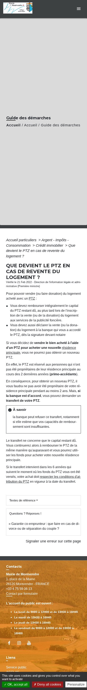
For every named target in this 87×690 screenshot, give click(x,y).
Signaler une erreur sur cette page (53, 541)
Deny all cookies (48, 684)
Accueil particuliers (21, 240)
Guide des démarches (60, 125)
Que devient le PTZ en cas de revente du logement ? (40, 250)
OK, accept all (17, 684)
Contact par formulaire (22, 593)
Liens (10, 658)
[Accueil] (19, 9)
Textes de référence (22, 500)
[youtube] (31, 643)
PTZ (32, 298)
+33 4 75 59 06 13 (19, 588)
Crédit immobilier (50, 245)
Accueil (13, 125)
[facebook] (11, 643)
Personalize (76, 684)
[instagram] (21, 643)
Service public (16, 667)
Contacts (14, 566)
